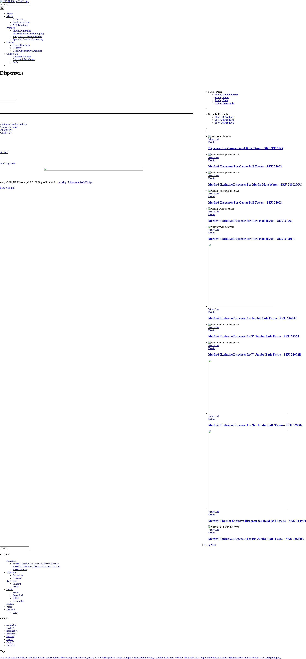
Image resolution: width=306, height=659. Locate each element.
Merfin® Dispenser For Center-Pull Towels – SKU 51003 (245, 202)
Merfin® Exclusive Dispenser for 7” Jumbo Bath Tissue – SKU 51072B (254, 354)
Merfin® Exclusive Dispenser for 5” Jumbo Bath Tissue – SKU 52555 (253, 336)
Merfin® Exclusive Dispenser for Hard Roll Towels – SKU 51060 (250, 220)
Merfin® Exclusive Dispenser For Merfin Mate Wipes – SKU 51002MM (255, 184)
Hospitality (109, 657)
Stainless (233, 657)
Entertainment (47, 657)
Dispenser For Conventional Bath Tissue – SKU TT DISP (245, 148)
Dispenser (27, 657)
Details (211, 142)
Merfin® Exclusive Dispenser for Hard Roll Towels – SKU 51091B (251, 238)
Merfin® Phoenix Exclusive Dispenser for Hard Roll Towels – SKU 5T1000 (257, 520)
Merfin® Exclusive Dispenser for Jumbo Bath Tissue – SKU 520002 (252, 318)
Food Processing (63, 657)
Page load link (7, 187)
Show (224, 117)
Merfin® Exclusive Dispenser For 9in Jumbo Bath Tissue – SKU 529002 (255, 425)
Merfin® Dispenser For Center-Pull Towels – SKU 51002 (245, 166)
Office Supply (200, 657)
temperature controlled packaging (264, 657)
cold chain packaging (10, 657)
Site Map (61, 182)
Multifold (188, 657)
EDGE (36, 657)
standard (242, 657)
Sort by (226, 94)
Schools (224, 657)
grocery (90, 657)
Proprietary (213, 657)
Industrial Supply (124, 657)
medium (179, 657)
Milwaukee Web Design (80, 182)
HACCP (99, 657)
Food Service (79, 657)
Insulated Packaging (143, 657)
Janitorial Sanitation (164, 657)
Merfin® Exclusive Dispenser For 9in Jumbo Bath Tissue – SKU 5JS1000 (256, 538)
